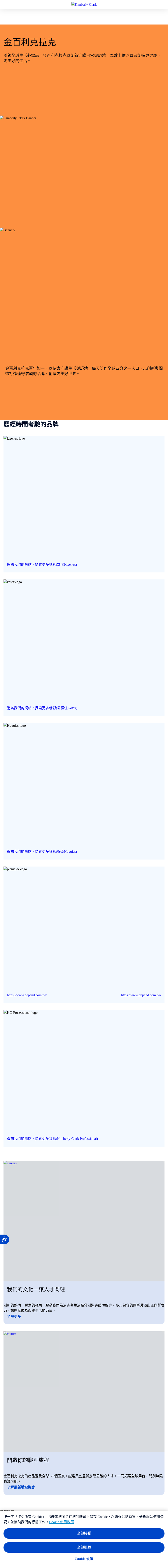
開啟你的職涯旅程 (28, 1460)
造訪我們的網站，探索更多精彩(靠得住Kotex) (42, 708)
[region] (84, 1538)
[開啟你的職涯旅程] (84, 1391)
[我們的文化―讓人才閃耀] (84, 1221)
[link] (84, 504)
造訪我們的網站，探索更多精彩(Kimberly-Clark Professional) (52, 1138)
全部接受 (84, 1533)
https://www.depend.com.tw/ (27, 995)
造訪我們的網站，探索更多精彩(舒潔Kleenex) (42, 564)
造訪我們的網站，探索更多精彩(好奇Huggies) (42, 851)
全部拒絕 (84, 1547)
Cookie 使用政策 (61, 1522)
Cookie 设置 (84, 1559)
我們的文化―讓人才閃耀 (36, 1289)
